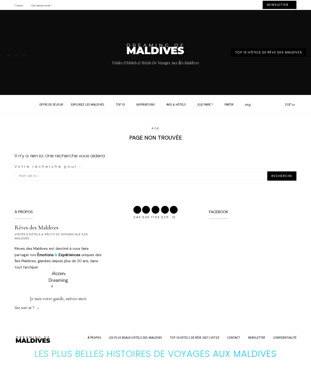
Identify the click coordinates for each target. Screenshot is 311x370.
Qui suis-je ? (25, 307)
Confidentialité (285, 337)
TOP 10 (120, 104)
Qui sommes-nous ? (41, 5)
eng (248, 104)
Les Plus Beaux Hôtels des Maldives (135, 337)
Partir (229, 104)
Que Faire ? (205, 104)
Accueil (28, 104)
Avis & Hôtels (176, 104)
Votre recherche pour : (48, 166)
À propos (94, 337)
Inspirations (145, 104)
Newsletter (256, 337)
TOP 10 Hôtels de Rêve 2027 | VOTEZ (194, 337)
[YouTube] (279, 105)
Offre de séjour (51, 104)
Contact (19, 5)
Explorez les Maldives (87, 104)
